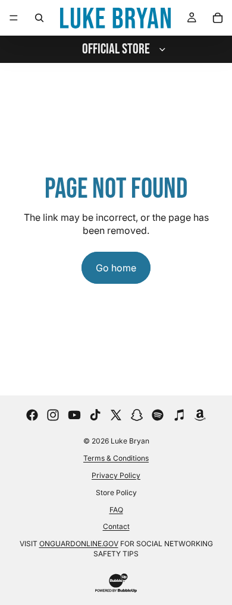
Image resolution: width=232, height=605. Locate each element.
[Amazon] (200, 415)
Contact (116, 526)
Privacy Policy (116, 475)
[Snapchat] (137, 415)
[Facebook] (32, 415)
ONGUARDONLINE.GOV (78, 543)
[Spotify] (158, 415)
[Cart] (218, 18)
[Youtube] (74, 415)
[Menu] (13, 17)
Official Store (116, 49)
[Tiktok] (95, 415)
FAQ (116, 509)
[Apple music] (179, 415)
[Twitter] (116, 415)
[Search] (39, 18)
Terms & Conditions (116, 458)
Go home (116, 268)
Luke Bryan (130, 440)
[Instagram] (53, 415)
